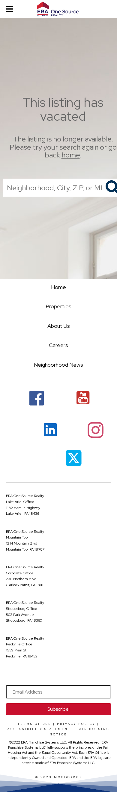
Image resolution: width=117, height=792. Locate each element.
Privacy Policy (76, 724)
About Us (58, 325)
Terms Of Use (34, 724)
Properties (58, 306)
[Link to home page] (58, 9)
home (71, 155)
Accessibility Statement (39, 729)
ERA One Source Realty (25, 495)
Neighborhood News (58, 364)
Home (58, 287)
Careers (58, 345)
